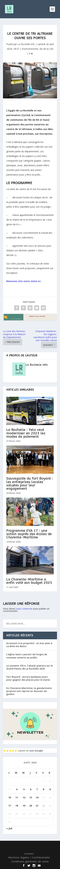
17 (9, 805)
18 (16, 805)
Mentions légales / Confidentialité (29, 857)
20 (30, 805)
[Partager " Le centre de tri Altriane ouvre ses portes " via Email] (36, 308)
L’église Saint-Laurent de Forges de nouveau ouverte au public (26, 656)
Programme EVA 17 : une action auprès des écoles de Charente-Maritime (29, 534)
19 (24, 805)
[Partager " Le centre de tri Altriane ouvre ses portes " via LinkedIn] (30, 308)
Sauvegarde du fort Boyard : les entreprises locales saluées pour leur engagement (29, 484)
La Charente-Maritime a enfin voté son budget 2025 (29, 581)
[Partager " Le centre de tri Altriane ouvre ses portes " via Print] (43, 308)
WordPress (30, 848)
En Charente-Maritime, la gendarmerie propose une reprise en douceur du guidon (29, 691)
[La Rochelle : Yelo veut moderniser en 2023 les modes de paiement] (30, 411)
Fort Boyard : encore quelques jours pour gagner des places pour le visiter (28, 678)
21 (37, 805)
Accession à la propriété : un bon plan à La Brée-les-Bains (29, 645)
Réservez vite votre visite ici (23, 281)
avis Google (36, 750)
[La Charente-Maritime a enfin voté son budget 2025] (30, 560)
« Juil (9, 828)
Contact (29, 853)
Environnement (30, 48)
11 (16, 797)
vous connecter (24, 608)
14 (37, 797)
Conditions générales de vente (30, 861)
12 (24, 797)
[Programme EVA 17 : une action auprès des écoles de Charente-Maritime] (30, 511)
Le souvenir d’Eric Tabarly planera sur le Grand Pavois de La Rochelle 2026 (29, 667)
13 (30, 797)
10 (9, 797)
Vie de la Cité (46, 48)
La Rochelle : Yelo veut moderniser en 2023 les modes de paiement (25, 433)
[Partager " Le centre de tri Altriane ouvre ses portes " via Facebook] (16, 308)
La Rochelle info (26, 44)
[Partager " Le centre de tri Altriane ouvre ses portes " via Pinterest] (23, 308)
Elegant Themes (28, 845)
